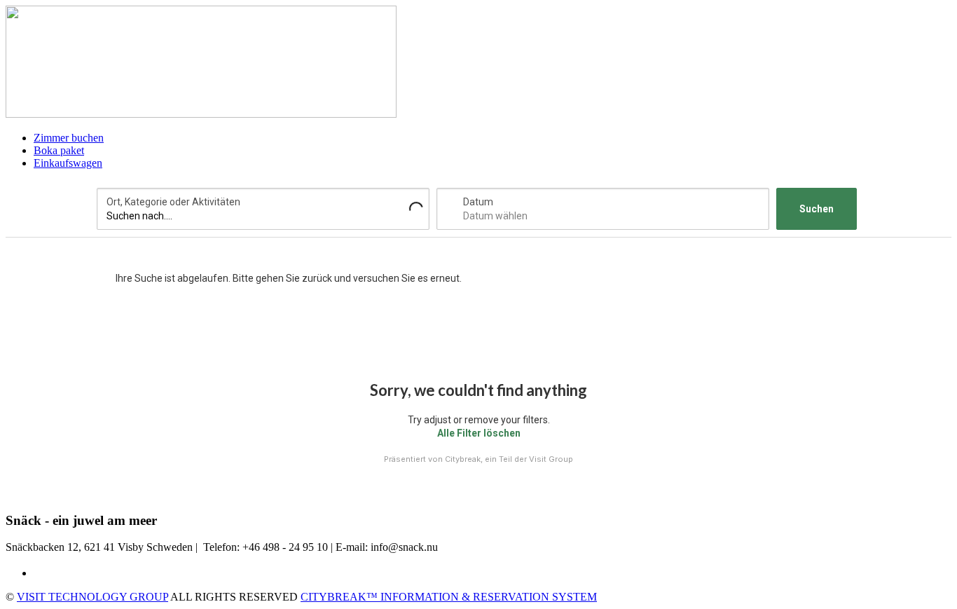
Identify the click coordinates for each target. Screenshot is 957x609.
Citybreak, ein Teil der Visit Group (509, 459)
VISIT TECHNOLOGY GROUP (92, 597)
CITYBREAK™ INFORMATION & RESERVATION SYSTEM (449, 597)
